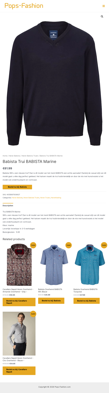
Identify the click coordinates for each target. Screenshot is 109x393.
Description (8, 205)
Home (5, 156)
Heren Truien (45, 198)
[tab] (8, 205)
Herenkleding (56, 198)
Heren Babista (14, 156)
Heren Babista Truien (30, 156)
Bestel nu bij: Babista (17, 187)
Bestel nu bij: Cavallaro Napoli (16, 302)
